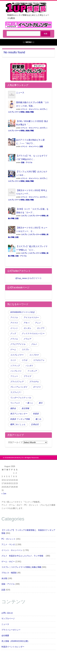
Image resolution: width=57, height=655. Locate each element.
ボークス (37, 387)
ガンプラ (40, 328)
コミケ (13, 360)
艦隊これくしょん (17, 424)
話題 (41, 146)
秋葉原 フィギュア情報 (20, 419)
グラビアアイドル (17, 344)
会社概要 (5, 636)
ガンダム (27, 328)
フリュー (14, 376)
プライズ (27, 376)
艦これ (38, 419)
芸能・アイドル (26, 162)
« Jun (3, 494)
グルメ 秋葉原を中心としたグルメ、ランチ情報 (23, 556)
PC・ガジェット (8, 539)
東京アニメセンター (18, 414)
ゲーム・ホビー (8, 562)
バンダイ (29, 366)
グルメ (34, 344)
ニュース (20, 92)
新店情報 (25, 408)
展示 (41, 403)
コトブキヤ (34, 355)
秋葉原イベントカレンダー (12, 647)
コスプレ (25, 350)
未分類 (4, 578)
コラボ (24, 360)
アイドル (14, 317)
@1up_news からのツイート (28, 278)
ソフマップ (15, 366)
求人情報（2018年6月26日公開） (15, 641)
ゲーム (13, 350)
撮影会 (13, 408)
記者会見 (35, 424)
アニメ (38, 323)
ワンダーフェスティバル (20, 398)
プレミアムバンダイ (18, 387)
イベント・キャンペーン (30, 109)
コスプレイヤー (17, 355)
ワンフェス (15, 403)
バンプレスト (16, 371)
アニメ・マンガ (8, 545)
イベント (14, 328)
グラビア (27, 339)
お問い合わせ (7, 613)
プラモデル (34, 382)
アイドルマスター (31, 317)
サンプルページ (8, 619)
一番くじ (29, 403)
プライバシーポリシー (10, 630)
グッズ (13, 333)
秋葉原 (36, 414)
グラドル (14, 339)
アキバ (26, 323)
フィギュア (32, 371)
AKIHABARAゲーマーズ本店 (22, 312)
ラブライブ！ (16, 392)
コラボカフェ (38, 360)
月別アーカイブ (15, 442)
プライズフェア (17, 382)
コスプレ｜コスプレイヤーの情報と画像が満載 (21, 567)
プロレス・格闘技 (9, 573)
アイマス (14, 323)
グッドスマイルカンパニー (33, 333)
